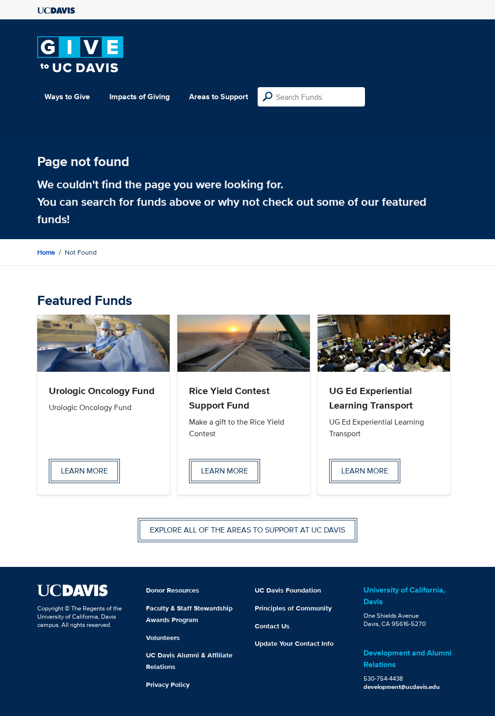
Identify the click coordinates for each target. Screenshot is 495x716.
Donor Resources (172, 590)
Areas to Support (218, 96)
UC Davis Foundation (288, 590)
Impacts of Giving (139, 96)
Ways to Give (67, 96)
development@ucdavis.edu (402, 686)
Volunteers (163, 637)
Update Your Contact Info (294, 643)
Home (46, 252)
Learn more (84, 470)
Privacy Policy (167, 684)
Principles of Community (293, 608)
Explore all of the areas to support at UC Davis (247, 529)
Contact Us (272, 626)
